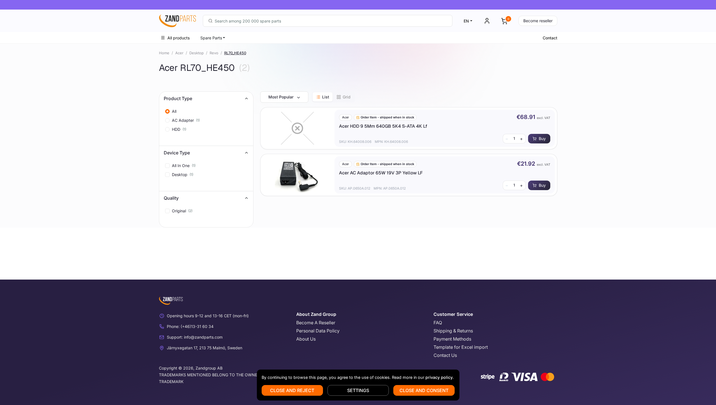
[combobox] (327, 21)
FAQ (438, 322)
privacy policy (439, 377)
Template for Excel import (461, 347)
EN (466, 21)
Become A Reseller (315, 322)
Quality (171, 198)
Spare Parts (211, 37)
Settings (358, 390)
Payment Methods (452, 339)
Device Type (177, 152)
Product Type (178, 98)
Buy (542, 138)
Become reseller (538, 20)
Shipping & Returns (453, 331)
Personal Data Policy (318, 331)
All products (178, 37)
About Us (306, 339)
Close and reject (292, 390)
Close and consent (423, 390)
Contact (550, 37)
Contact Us (445, 355)
